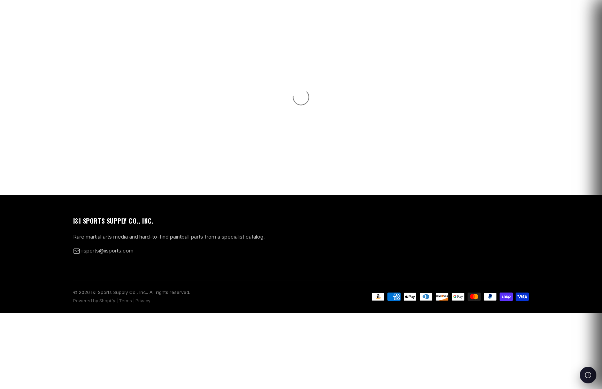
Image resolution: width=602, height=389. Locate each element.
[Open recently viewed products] (588, 375)
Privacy (143, 300)
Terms (125, 300)
